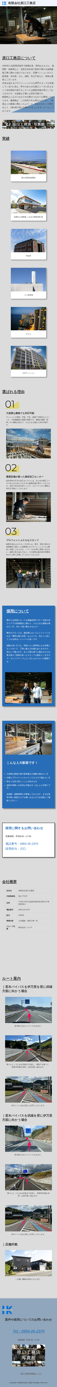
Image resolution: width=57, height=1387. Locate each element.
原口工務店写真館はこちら (31, 1374)
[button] (21, 42)
